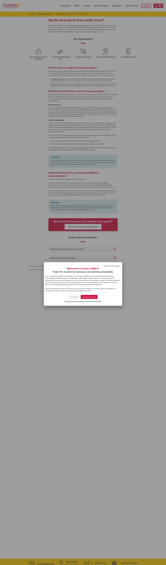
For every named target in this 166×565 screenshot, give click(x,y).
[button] (89, 297)
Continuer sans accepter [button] (112, 266)
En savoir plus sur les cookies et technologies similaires (82, 301)
